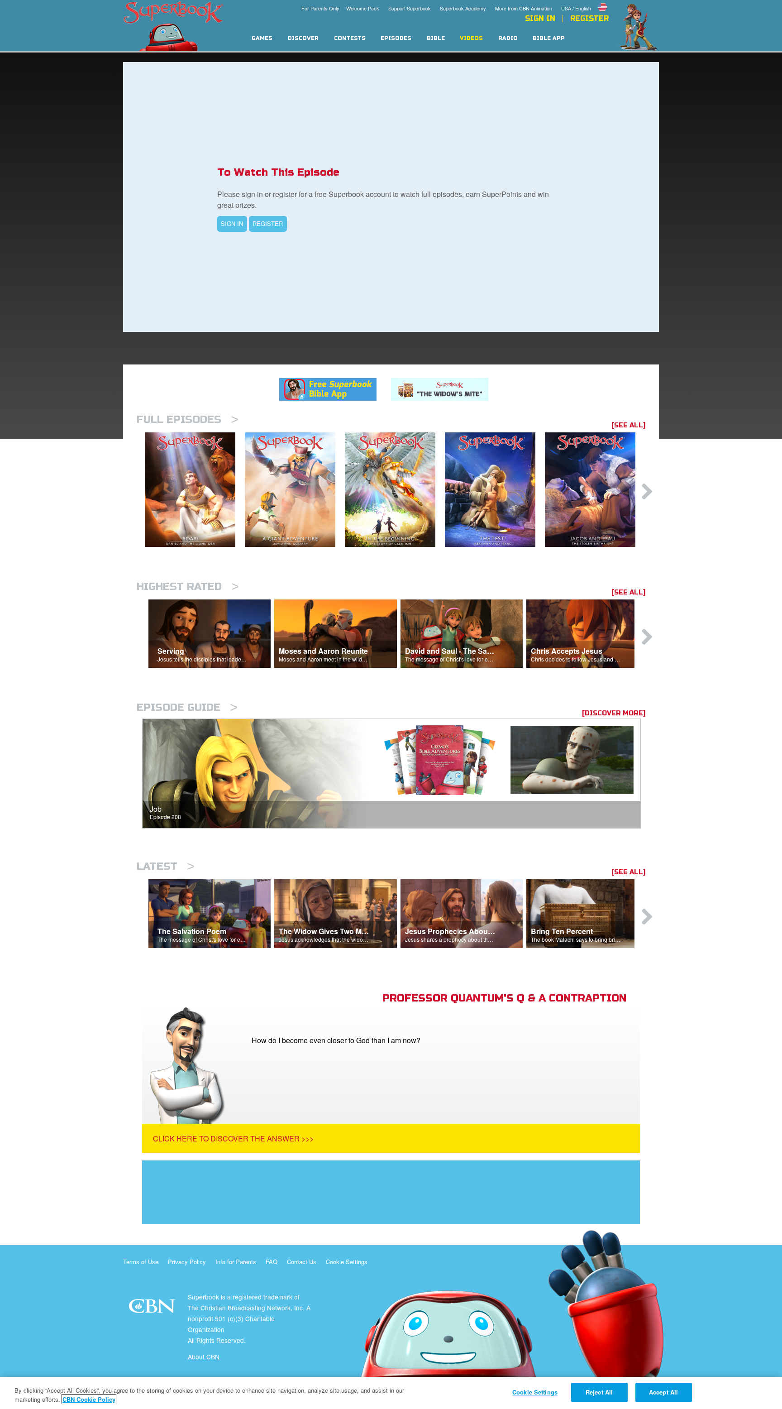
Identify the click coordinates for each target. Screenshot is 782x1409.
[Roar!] (195, 489)
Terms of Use (140, 1261)
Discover (303, 38)
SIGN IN (232, 223)
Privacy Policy (187, 1261)
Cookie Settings (346, 1261)
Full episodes (187, 419)
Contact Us (301, 1261)
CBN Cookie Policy (88, 1399)
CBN (153, 1309)
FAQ (271, 1261)
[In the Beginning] (395, 489)
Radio (508, 38)
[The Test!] (495, 489)
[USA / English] (585, 1)
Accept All (663, 1392)
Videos (471, 38)
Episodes (396, 38)
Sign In (540, 18)
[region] (391, 1393)
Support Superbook (409, 8)
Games (262, 38)
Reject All (599, 1392)
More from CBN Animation (523, 8)
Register (589, 18)
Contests (350, 38)
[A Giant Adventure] (295, 489)
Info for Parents (235, 1261)
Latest (166, 866)
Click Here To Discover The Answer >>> (233, 1138)
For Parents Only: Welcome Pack (340, 8)
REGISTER (268, 223)
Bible (436, 38)
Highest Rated (188, 586)
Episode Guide (187, 707)
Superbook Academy (463, 8)
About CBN (203, 1356)
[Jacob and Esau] (595, 489)
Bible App (549, 38)
